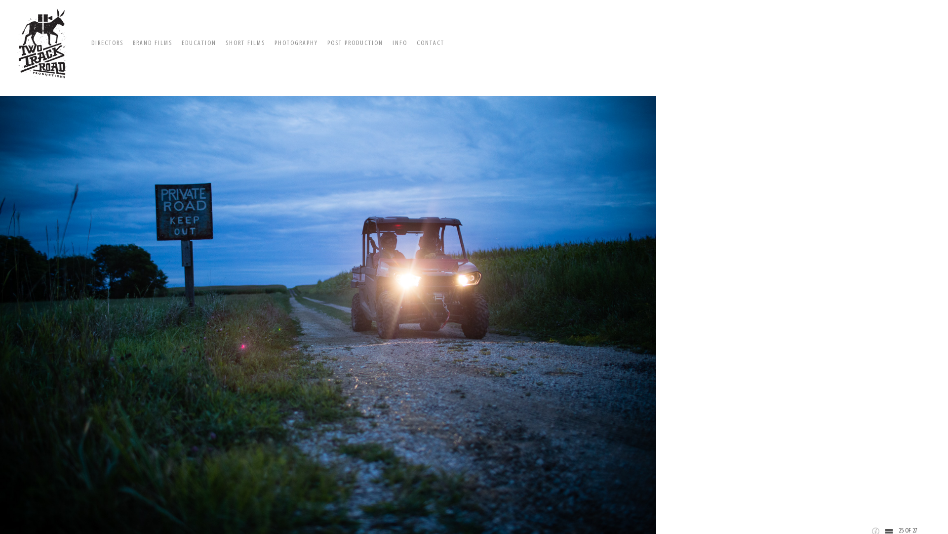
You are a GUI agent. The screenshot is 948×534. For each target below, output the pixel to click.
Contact (430, 42)
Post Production (355, 42)
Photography (296, 42)
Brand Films (152, 42)
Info (400, 42)
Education (199, 42)
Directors (107, 42)
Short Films (245, 42)
